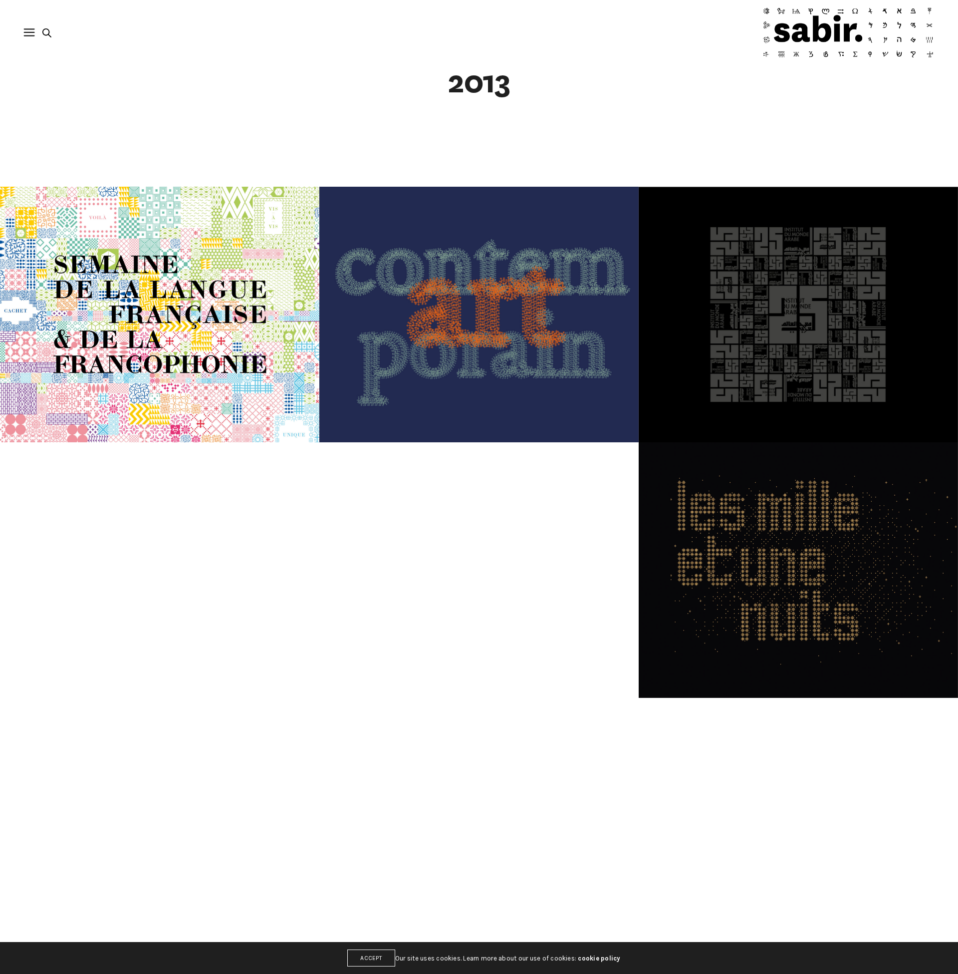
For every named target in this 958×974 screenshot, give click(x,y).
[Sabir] (848, 32)
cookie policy (599, 958)
